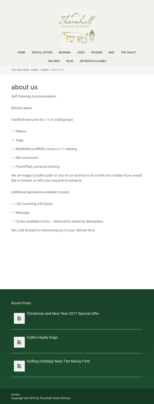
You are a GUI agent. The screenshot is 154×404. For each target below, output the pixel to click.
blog (69, 61)
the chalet (128, 52)
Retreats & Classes (93, 61)
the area (54, 61)
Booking (65, 52)
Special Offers (42, 52)
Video (81, 52)
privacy (15, 394)
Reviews (96, 52)
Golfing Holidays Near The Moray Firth (58, 361)
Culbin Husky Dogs (42, 337)
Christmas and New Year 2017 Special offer (63, 313)
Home (21, 52)
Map (111, 52)
